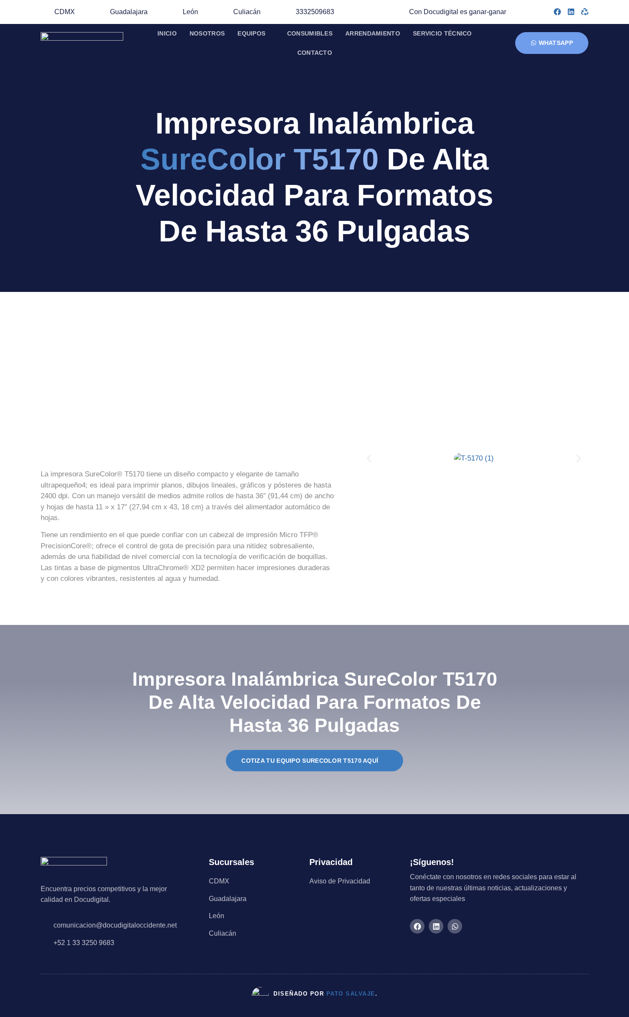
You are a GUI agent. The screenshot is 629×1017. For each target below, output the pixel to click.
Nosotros (207, 33)
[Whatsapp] (455, 926)
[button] (369, 458)
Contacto (314, 52)
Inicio (167, 33)
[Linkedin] (571, 11)
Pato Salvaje (350, 993)
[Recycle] (584, 11)
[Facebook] (557, 11)
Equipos (251, 33)
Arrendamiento (372, 33)
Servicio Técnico (442, 33)
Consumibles (309, 33)
